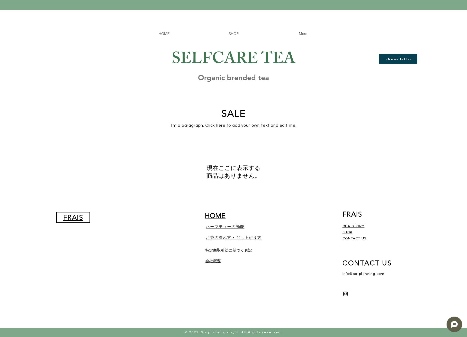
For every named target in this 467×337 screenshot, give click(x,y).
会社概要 (213, 261)
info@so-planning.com (363, 274)
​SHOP (347, 232)
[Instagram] (345, 294)
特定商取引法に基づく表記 (228, 250)
